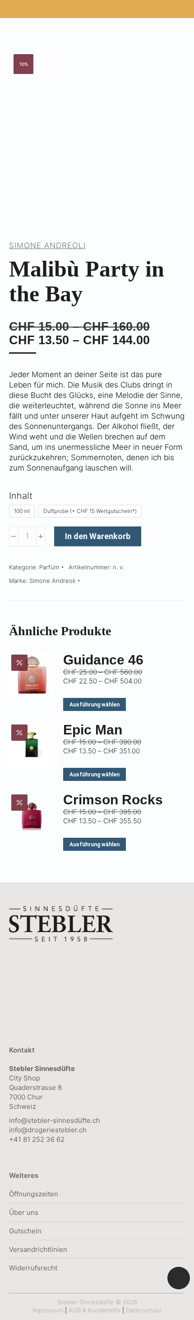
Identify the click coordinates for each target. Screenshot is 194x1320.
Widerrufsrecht (33, 1268)
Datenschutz (144, 1310)
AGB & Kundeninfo (94, 1310)
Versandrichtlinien (38, 1249)
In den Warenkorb (97, 536)
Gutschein (25, 1231)
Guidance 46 (103, 659)
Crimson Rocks (113, 799)
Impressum (47, 1310)
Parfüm (49, 567)
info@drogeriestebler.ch (48, 1130)
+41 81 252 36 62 (37, 1139)
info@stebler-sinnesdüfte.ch (54, 1120)
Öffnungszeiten (33, 1194)
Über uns (23, 1212)
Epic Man (92, 729)
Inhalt (20, 495)
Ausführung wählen (94, 705)
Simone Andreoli (47, 245)
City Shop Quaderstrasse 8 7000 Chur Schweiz (42, 1087)
